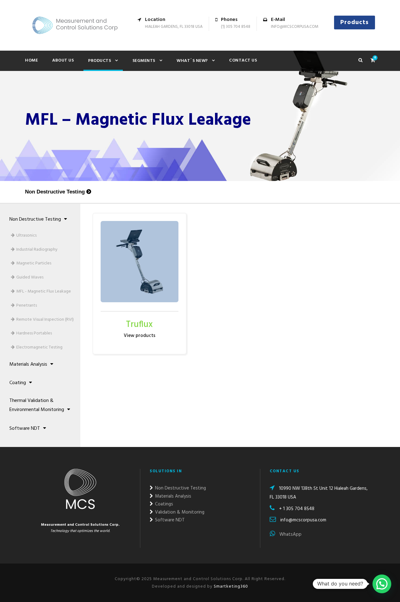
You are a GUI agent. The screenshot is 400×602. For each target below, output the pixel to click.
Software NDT (24, 428)
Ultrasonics (26, 235)
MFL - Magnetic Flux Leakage (43, 291)
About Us (63, 60)
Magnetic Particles (33, 263)
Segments (143, 60)
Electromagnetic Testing (39, 347)
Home (31, 60)
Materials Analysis (28, 364)
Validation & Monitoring (179, 512)
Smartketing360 (230, 586)
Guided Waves (29, 277)
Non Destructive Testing (55, 192)
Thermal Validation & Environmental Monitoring (36, 405)
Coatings (163, 504)
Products (354, 23)
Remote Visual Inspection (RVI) (45, 319)
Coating (17, 383)
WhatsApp (290, 534)
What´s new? (192, 60)
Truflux (139, 325)
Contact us (243, 60)
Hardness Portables (34, 333)
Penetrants (26, 305)
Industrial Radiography (37, 249)
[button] (381, 583)
